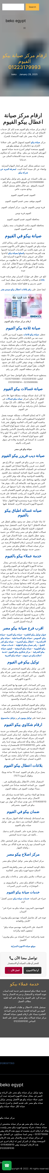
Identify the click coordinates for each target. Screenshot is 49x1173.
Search (32, 7)
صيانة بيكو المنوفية (23, 648)
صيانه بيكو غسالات (14, 398)
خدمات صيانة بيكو (21, 898)
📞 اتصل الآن (13, 970)
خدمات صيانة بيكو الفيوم (23, 892)
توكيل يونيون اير (24, 718)
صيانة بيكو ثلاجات (31, 334)
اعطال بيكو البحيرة (25, 641)
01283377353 (7, 1063)
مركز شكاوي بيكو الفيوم (19, 652)
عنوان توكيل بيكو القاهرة (35, 634)
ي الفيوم (23, 811)
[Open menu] (24, 28)
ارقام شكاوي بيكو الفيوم (23, 724)
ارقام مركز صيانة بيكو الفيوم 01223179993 (24, 61)
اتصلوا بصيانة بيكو (16, 253)
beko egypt (16, 20)
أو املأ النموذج (32, 970)
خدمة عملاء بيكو (24, 983)
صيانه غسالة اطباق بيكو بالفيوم (23, 512)
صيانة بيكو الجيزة (15, 634)
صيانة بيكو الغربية (13, 655)
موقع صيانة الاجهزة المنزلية (23, 946)
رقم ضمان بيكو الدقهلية (26, 645)
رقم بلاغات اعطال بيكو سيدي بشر (16, 289)
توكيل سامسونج (8, 718)
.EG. (43, 280)
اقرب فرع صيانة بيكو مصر (23, 628)
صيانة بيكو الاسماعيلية (22, 638)
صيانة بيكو (35, 142)
